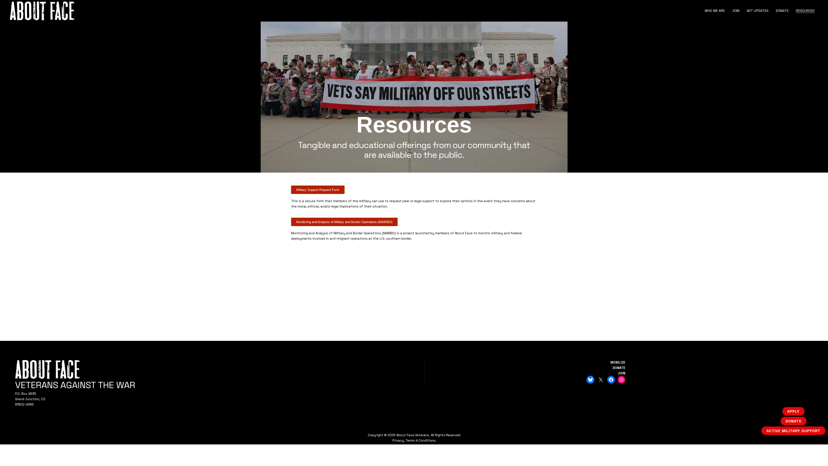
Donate (793, 421)
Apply (793, 411)
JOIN (621, 373)
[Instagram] (621, 380)
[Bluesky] (590, 380)
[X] (601, 380)
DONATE (619, 368)
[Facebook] (611, 380)
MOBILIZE (617, 362)
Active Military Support (793, 430)
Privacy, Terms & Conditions (414, 440)
